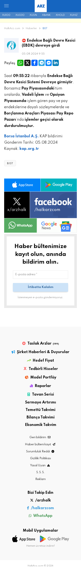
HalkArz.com (12, 28)
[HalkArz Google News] (57, 225)
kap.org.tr (29, 149)
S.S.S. (40, 472)
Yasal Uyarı (38, 465)
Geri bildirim (38, 437)
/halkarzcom (42, 508)
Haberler (32, 28)
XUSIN (33, 15)
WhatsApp (42, 516)
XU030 (20, 15)
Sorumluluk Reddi (38, 451)
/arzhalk (42, 500)
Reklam (40, 479)
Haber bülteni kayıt (38, 444)
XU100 (6, 15)
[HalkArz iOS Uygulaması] (22, 185)
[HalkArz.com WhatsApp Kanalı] (20, 225)
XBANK (46, 15)
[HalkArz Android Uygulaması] (59, 185)
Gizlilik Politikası (40, 458)
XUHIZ (74, 15)
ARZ (41, 6)
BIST (45, 28)
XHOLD (60, 15)
